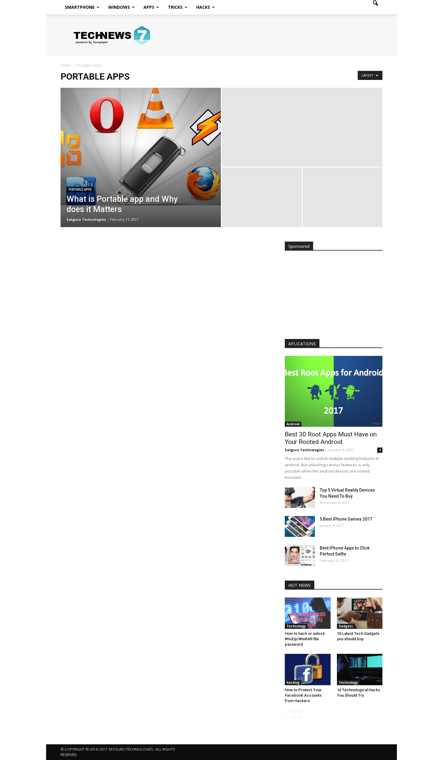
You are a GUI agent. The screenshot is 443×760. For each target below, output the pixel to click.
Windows (119, 7)
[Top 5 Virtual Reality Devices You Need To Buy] (300, 497)
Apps (148, 7)
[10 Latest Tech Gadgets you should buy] (360, 613)
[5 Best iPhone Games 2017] (300, 526)
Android (293, 424)
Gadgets (346, 626)
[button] (375, 7)
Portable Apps (80, 189)
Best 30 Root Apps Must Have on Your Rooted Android (331, 438)
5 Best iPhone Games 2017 (346, 519)
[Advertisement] (333, 296)
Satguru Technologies (86, 219)
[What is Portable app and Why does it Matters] (141, 146)
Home (66, 65)
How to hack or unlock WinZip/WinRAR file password (305, 639)
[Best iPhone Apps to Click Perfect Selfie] (300, 555)
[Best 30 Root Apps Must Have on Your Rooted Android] (333, 391)
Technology (296, 626)
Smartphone (80, 7)
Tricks (175, 7)
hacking (293, 682)
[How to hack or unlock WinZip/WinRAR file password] (308, 613)
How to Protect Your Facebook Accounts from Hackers (303, 695)
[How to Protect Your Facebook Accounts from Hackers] (308, 669)
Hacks (203, 7)
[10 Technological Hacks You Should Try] (360, 669)
